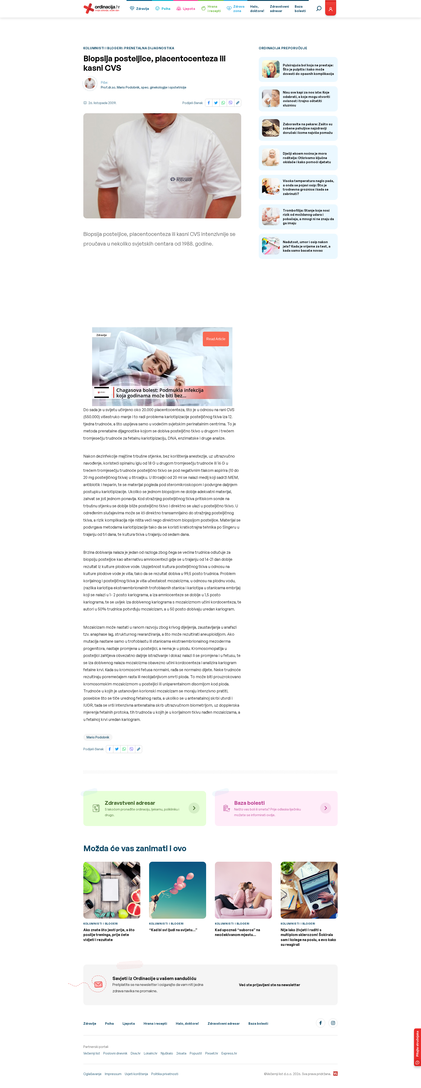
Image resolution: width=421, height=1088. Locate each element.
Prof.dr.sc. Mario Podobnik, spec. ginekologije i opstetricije (143, 87)
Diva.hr (136, 1053)
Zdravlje (142, 9)
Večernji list (91, 1053)
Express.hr (229, 1053)
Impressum (113, 1074)
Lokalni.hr (150, 1053)
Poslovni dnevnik (115, 1053)
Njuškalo (167, 1053)
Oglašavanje (92, 1074)
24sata (181, 1053)
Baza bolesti (258, 1023)
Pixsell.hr (211, 1053)
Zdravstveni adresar (224, 1023)
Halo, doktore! (187, 1023)
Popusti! (196, 1053)
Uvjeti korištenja (136, 1074)
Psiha (166, 9)
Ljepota (189, 9)
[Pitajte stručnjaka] (417, 1047)
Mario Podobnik (98, 737)
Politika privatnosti (164, 1074)
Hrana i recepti (155, 1023)
